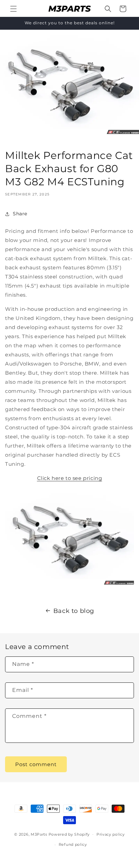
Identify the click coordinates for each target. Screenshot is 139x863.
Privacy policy (110, 834)
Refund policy (73, 844)
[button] (13, 8)
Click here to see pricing (69, 478)
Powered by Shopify (69, 834)
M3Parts (39, 834)
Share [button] (20, 214)
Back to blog (73, 611)
